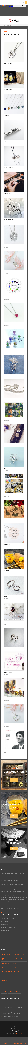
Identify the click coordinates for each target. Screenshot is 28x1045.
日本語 (20, 1043)
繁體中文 (11, 1043)
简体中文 (6, 1043)
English (16, 1043)
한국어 (24, 1043)
